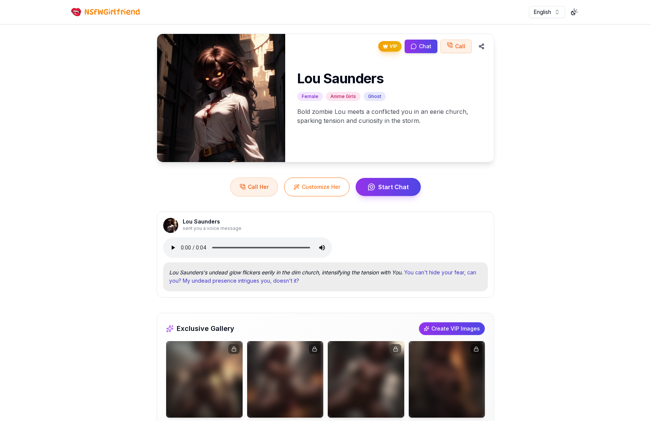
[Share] (481, 46)
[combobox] (547, 12)
